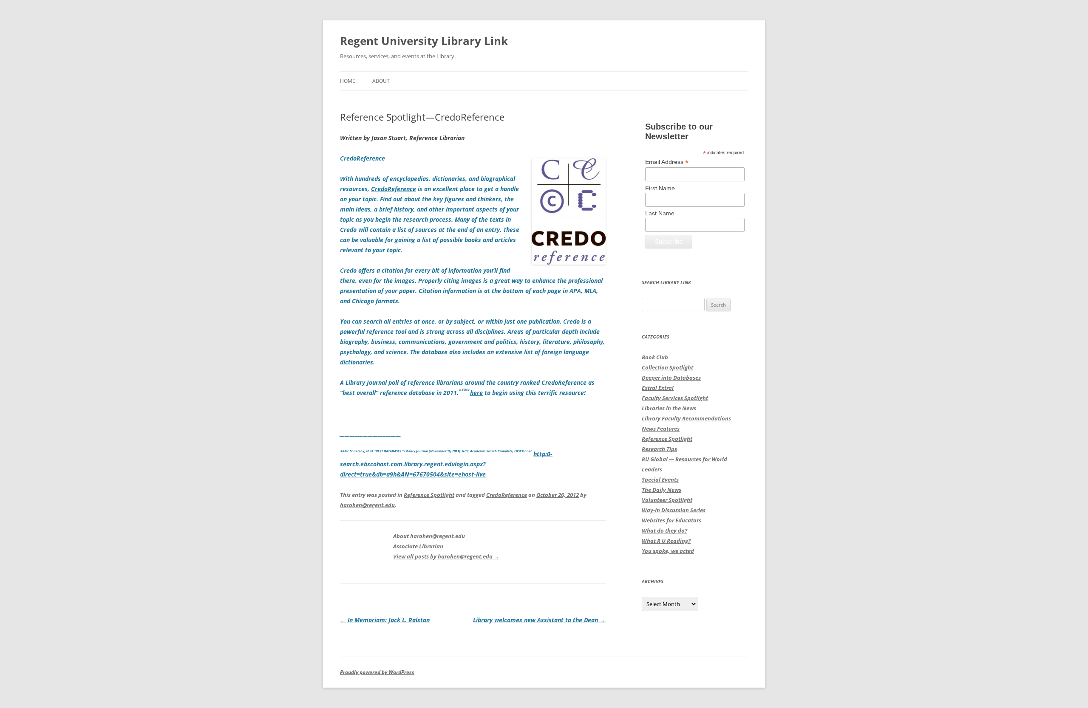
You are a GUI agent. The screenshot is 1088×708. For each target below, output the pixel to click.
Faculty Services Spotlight (675, 398)
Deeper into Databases (671, 377)
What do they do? (664, 530)
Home (347, 81)
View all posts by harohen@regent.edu (446, 556)
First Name (660, 188)
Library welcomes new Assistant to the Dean (539, 620)
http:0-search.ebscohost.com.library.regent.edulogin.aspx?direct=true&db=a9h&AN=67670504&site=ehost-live (446, 464)
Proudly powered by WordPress (377, 672)
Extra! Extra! (658, 388)
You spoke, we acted (668, 551)
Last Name (659, 213)
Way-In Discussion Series (674, 510)
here (476, 393)
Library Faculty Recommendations (686, 418)
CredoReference (506, 495)
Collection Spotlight (667, 367)
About (381, 81)
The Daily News (661, 490)
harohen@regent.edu (367, 505)
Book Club (655, 357)
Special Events (660, 479)
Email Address (666, 162)
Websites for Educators (671, 520)
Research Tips (659, 449)
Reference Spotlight (429, 495)
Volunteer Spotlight (667, 500)
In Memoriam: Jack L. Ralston (385, 620)
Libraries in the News (669, 408)
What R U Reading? (666, 540)
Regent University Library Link (424, 40)
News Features (661, 428)
